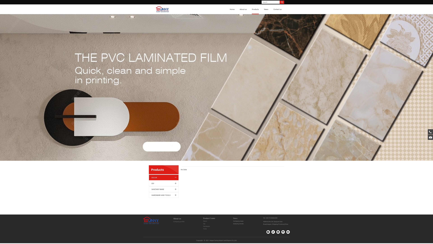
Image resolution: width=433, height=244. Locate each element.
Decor (205, 221)
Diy (204, 224)
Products (255, 9)
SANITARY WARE (157, 189)
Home (232, 9)
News (266, 9)
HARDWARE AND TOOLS (160, 195)
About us (243, 9)
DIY (152, 183)
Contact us (277, 9)
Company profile (178, 222)
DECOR (154, 177)
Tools (205, 229)
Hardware (206, 226)
